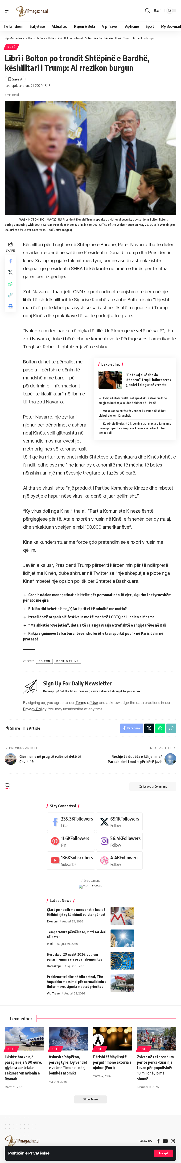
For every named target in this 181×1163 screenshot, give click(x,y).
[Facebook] (71, 822)
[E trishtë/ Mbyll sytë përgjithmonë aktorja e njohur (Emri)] (112, 1038)
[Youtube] (71, 860)
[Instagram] (119, 841)
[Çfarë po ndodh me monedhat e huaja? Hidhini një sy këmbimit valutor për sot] (122, 916)
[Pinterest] (71, 841)
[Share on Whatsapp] (10, 283)
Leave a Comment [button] (155, 786)
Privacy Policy (34, 709)
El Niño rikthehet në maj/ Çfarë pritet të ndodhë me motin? (77, 608)
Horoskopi (54, 966)
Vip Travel (53, 993)
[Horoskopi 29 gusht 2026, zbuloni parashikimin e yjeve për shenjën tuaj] (122, 961)
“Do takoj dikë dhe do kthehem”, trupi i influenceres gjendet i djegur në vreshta (148, 380)
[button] (163, 1153)
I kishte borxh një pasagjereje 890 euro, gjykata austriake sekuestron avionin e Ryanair (23, 1067)
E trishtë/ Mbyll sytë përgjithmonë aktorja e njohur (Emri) (112, 1062)
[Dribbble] (119, 860)
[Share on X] (10, 272)
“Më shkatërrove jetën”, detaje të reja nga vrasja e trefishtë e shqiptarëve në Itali (97, 625)
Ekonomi (52, 921)
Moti (50, 944)
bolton (44, 661)
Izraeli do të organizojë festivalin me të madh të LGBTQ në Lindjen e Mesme (91, 617)
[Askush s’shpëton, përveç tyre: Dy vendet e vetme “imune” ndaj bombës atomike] (68, 1038)
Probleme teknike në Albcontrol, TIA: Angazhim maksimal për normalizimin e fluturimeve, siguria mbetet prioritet (77, 982)
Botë (11, 46)
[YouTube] (165, 1141)
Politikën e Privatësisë (28, 1153)
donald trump (67, 661)
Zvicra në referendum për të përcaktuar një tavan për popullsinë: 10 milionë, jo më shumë (155, 1067)
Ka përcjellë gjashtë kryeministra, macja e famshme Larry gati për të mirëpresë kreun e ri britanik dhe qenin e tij (135, 428)
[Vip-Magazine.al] (32, 10)
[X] (119, 822)
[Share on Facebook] (10, 261)
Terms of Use (86, 702)
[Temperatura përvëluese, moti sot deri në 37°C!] (122, 938)
